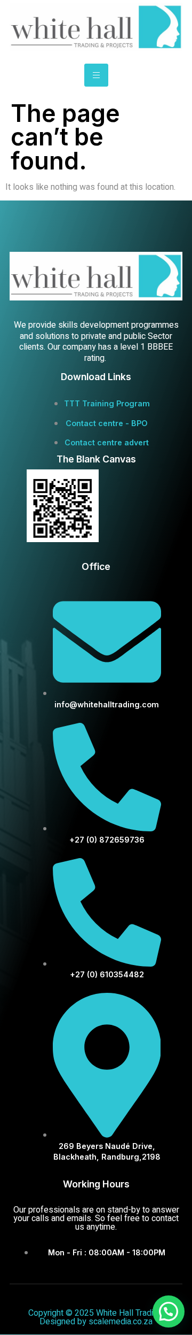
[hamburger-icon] (96, 75)
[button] (169, 1311)
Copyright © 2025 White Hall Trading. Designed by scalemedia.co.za (96, 1317)
